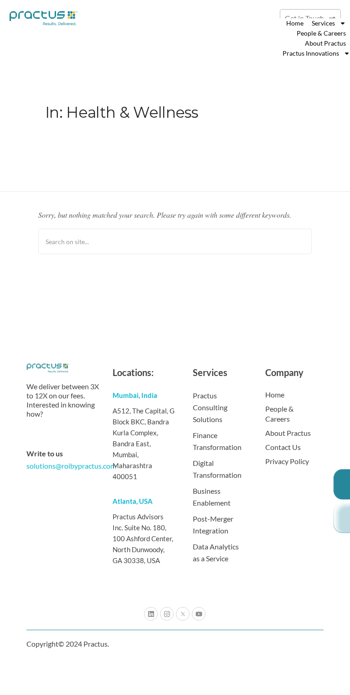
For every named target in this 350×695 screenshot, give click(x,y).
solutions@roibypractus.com (71, 465)
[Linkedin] (151, 614)
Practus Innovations (311, 53)
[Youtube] (199, 614)
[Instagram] (167, 614)
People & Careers (321, 33)
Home (295, 23)
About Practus (325, 43)
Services (323, 23)
